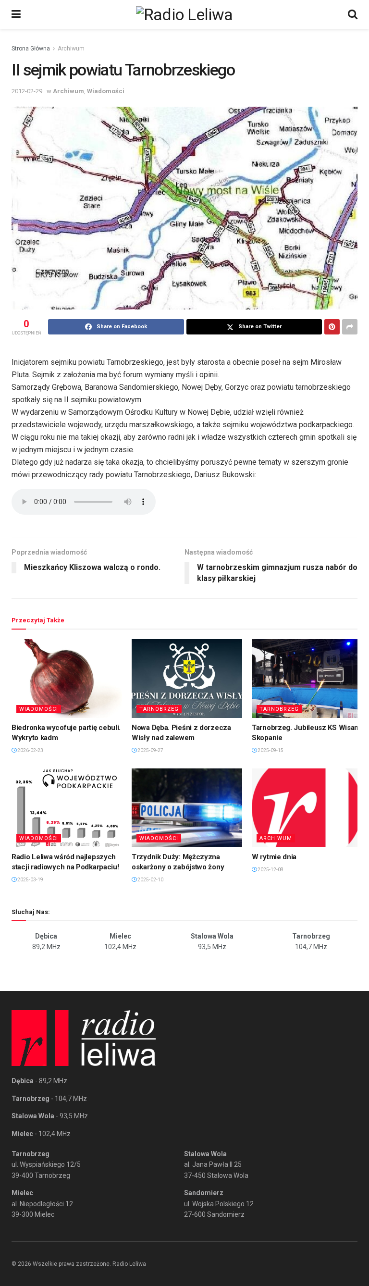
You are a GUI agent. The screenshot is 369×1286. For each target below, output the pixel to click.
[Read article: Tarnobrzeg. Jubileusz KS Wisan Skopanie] (307, 678)
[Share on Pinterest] (332, 326)
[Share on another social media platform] (349, 326)
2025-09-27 (149, 750)
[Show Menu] (16, 14)
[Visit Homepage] (184, 14)
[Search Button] (352, 14)
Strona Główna (31, 48)
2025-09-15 (270, 750)
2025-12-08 (270, 869)
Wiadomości (105, 91)
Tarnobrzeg (159, 709)
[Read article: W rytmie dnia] (307, 807)
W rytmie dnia (274, 857)
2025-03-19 (29, 879)
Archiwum (71, 48)
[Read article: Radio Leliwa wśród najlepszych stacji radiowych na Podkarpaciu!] (67, 807)
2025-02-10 (149, 879)
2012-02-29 (27, 91)
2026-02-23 (29, 750)
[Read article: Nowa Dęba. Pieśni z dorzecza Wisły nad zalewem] (187, 678)
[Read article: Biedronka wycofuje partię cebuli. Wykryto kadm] (67, 678)
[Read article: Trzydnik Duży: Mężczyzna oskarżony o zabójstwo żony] (187, 807)
